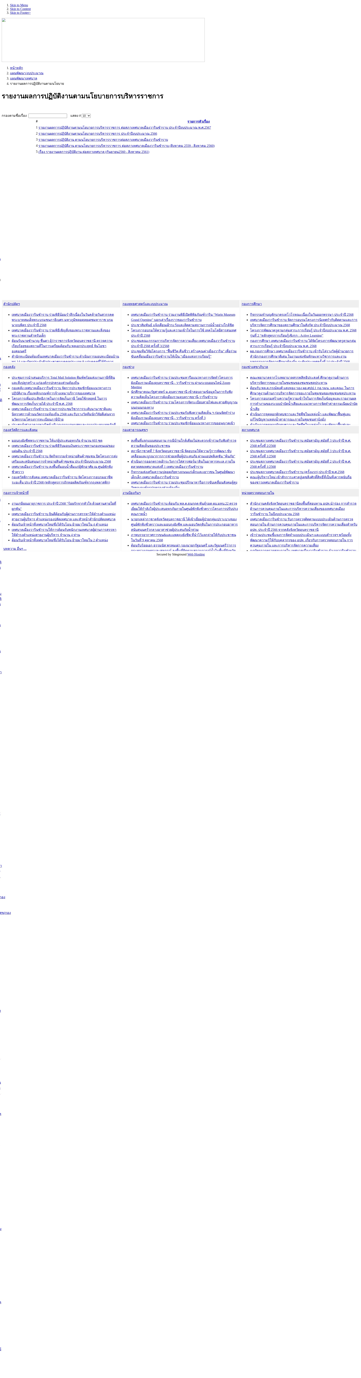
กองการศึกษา (252, 304)
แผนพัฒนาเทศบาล (23, 78)
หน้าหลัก (16, 68)
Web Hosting (196, 554)
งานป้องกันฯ (132, 493)
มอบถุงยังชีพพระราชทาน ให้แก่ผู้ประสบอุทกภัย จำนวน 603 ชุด (57, 440)
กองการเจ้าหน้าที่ (16, 493)
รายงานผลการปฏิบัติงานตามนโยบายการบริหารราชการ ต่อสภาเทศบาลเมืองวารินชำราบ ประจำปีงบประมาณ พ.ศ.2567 (124, 127)
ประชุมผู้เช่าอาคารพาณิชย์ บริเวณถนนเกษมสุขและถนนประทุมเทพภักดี (64, 424)
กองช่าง (128, 367)
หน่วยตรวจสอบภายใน (258, 493)
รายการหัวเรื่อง (198, 121)
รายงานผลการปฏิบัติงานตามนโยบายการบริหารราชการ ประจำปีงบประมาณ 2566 (97, 133)
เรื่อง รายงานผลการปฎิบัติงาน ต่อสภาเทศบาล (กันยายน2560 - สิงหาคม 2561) (93, 152)
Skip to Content (20, 9)
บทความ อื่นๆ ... (15, 548)
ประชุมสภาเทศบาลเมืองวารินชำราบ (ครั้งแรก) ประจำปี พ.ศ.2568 (297, 472)
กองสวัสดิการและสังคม (20, 430)
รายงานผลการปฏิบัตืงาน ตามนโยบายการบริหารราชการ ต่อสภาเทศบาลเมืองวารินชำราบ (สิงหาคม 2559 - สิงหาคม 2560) (126, 146)
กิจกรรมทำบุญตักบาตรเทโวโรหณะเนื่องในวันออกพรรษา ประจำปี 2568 (301, 314)
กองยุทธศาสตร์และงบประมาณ (145, 304)
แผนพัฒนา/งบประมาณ (26, 73)
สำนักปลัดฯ (11, 304)
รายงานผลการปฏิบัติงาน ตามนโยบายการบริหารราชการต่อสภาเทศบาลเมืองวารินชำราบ (103, 139)
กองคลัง (9, 367)
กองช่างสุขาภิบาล (255, 367)
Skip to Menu (19, 5)
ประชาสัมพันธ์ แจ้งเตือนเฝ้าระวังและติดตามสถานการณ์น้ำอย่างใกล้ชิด (182, 325)
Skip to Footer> (20, 12)
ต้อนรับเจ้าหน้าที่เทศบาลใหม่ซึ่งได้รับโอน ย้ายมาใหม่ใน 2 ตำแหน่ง (60, 540)
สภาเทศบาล (250, 430)
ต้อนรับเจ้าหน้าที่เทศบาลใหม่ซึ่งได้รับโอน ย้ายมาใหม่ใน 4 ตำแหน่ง (60, 524)
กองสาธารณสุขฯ (135, 430)
